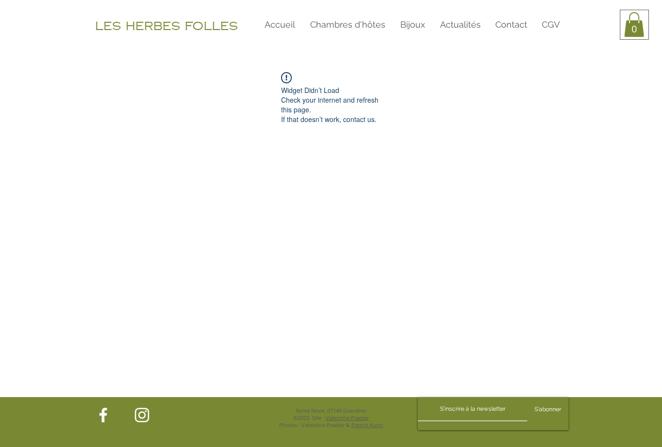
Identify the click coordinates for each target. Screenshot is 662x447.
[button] (634, 24)
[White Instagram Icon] (142, 415)
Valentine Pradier (347, 417)
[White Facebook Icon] (103, 415)
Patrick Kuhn (367, 425)
